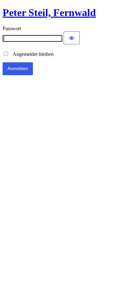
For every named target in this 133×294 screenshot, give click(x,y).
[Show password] (72, 37)
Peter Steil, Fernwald (49, 12)
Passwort (12, 28)
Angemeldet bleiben (31, 54)
